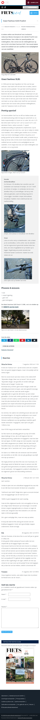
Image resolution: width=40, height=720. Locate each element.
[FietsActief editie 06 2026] (20, 666)
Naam (3, 594)
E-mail (3, 599)
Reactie (4, 607)
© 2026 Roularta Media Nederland (11, 715)
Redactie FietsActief (7, 350)
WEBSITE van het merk (11, 307)
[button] (33, 2)
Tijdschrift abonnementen (25, 718)
